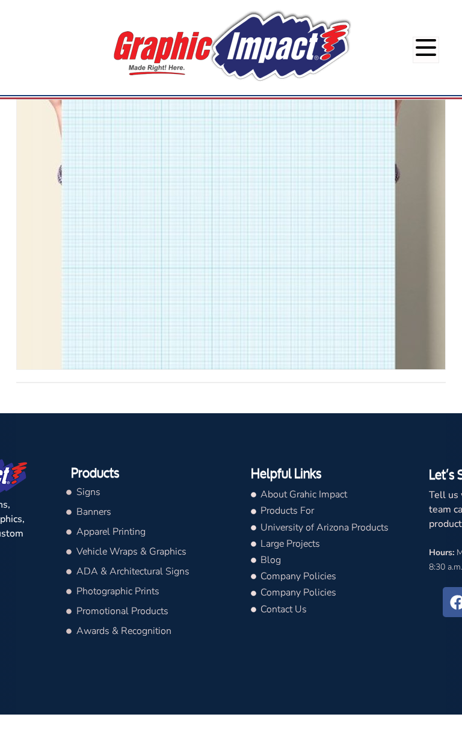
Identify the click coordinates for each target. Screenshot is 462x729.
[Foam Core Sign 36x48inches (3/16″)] (231, 234)
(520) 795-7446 (422, 11)
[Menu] (426, 50)
